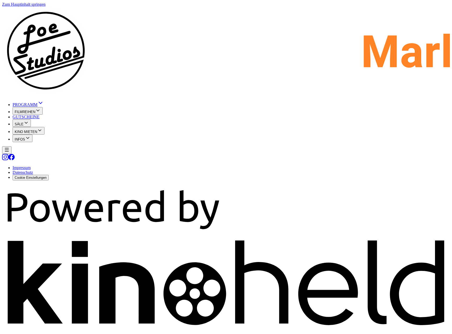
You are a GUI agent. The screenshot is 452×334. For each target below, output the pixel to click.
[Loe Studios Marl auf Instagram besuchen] (5, 159)
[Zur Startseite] (226, 51)
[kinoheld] (226, 329)
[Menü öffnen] (7, 150)
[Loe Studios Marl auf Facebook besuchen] (11, 159)
